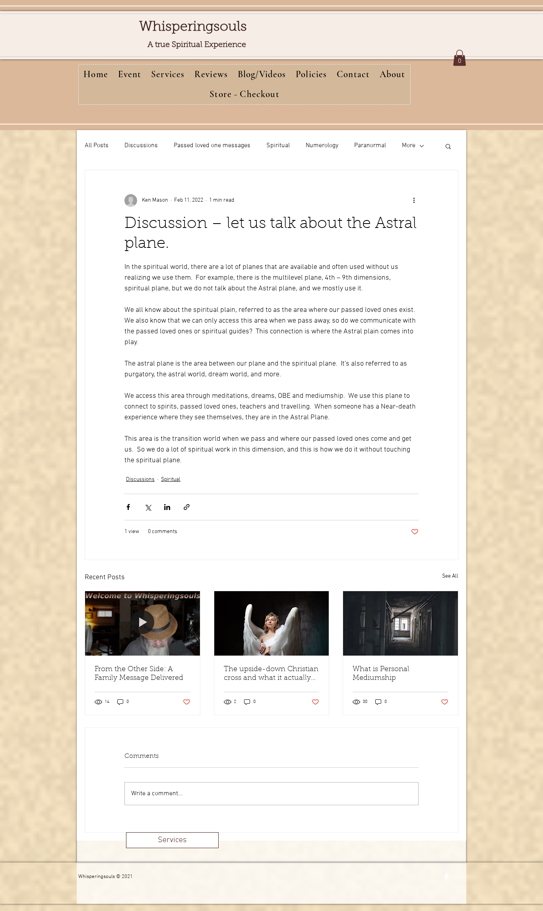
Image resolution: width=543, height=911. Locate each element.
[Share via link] (186, 507)
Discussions (141, 146)
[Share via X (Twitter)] (147, 507)
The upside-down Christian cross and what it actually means (271, 674)
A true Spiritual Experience (196, 45)
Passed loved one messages (212, 146)
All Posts (97, 146)
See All (450, 576)
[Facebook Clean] (446, 877)
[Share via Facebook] (128, 507)
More (408, 146)
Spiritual (278, 146)
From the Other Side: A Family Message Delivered (139, 674)
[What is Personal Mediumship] (400, 623)
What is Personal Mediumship (381, 674)
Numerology (322, 146)
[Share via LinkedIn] (167, 507)
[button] (459, 58)
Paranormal (370, 146)
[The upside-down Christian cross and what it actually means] (271, 623)
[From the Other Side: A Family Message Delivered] (142, 623)
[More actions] (414, 200)
